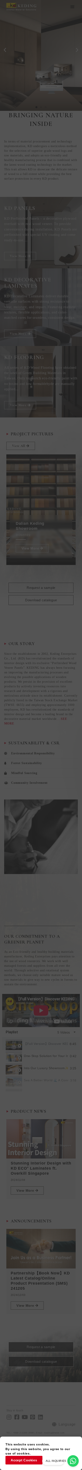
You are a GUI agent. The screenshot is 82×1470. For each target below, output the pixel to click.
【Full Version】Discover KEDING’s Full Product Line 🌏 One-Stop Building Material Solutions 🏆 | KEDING (46, 1043)
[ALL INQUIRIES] (73, 1460)
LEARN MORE (23, 88)
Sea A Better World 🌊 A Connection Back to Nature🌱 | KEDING (46, 1080)
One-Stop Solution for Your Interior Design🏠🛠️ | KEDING (46, 1056)
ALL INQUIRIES (56, 1460)
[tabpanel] (41, 1010)
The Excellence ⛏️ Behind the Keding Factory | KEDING (46, 1092)
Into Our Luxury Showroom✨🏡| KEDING (46, 1068)
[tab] (41, 1044)
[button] (72, 6)
